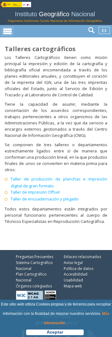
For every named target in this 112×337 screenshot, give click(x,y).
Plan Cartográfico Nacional (31, 277)
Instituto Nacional (55, 16)
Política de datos (78, 268)
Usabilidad (73, 280)
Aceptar (55, 332)
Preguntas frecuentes (34, 256)
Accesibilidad (75, 274)
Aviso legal (73, 262)
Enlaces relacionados (82, 256)
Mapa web (73, 286)
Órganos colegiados (34, 286)
